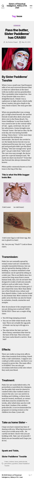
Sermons (17, 25)
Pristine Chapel (12, 42)
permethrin (7, 463)
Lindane (11, 461)
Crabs (6, 461)
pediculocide (23, 461)
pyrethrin (15, 463)
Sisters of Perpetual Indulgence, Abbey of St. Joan (17, 6)
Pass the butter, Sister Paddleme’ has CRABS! (16, 33)
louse (16, 461)
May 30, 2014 (26, 42)
